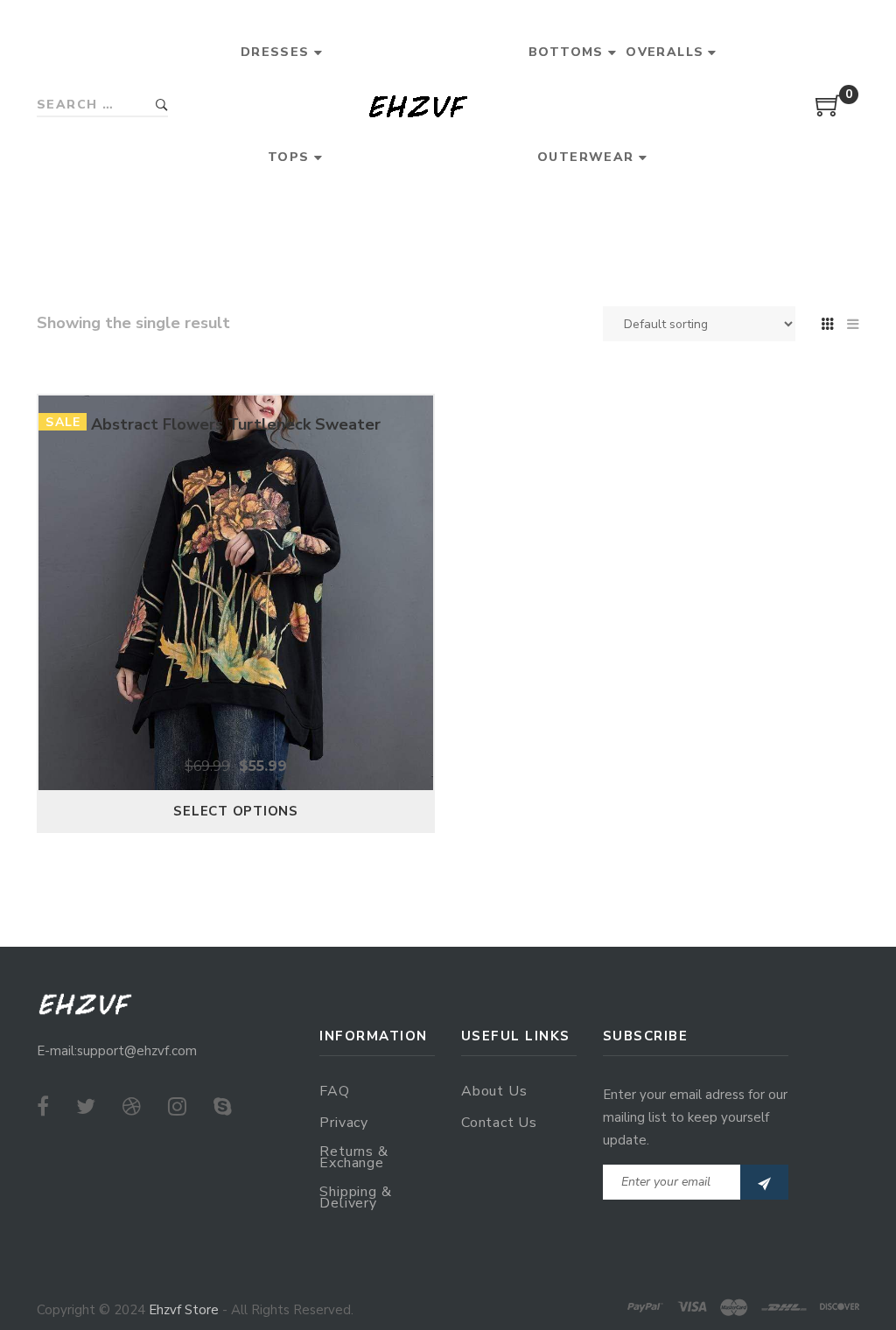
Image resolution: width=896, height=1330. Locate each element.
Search (162, 105)
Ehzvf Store (184, 1310)
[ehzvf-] (418, 105)
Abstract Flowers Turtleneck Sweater (236, 424)
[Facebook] (43, 1106)
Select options (235, 811)
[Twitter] (85, 1106)
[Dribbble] (131, 1106)
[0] (829, 112)
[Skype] (223, 1106)
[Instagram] (177, 1106)
